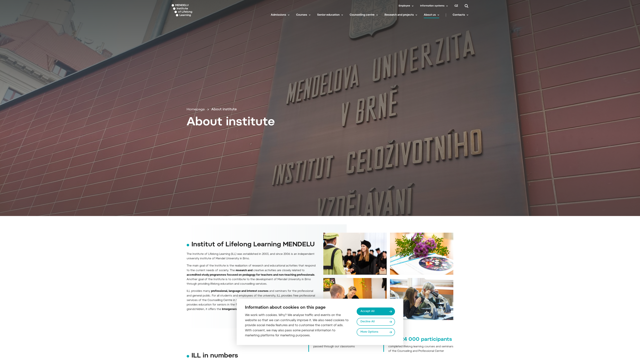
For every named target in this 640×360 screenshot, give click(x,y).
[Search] (466, 6)
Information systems (432, 6)
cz (456, 6)
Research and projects (399, 15)
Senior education (328, 15)
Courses (301, 15)
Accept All (367, 311)
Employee (404, 6)
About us (430, 15)
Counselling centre (362, 15)
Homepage (196, 109)
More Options (369, 332)
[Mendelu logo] (192, 10)
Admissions (278, 15)
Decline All (367, 321)
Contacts (459, 15)
